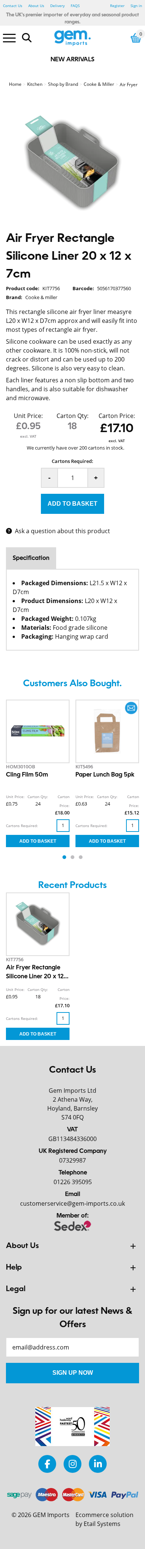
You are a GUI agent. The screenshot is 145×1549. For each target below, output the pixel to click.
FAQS (75, 5)
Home (15, 84)
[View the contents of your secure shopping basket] (136, 37)
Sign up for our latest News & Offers (72, 1318)
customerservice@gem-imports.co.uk (72, 1203)
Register (117, 5)
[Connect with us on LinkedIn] (98, 1464)
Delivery (57, 5)
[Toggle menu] (9, 37)
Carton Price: (117, 416)
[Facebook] (47, 1464)
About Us (36, 5)
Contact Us (12, 5)
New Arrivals (72, 60)
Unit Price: (28, 416)
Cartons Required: (72, 461)
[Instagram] (72, 1464)
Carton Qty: (72, 416)
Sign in (136, 5)
